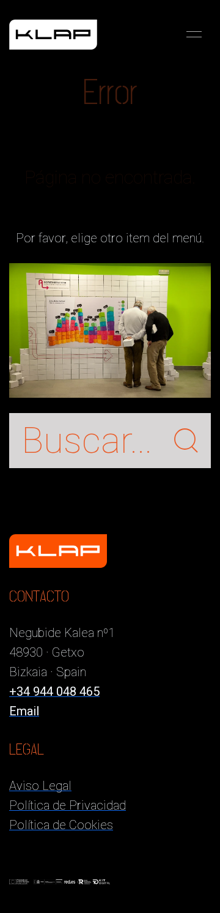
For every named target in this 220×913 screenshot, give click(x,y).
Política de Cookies (61, 825)
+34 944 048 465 (54, 691)
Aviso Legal (40, 785)
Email (24, 711)
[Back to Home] (53, 35)
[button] (194, 34)
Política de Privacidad (67, 805)
